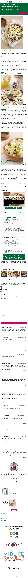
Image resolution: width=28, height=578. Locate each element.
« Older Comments (4, 459)
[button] (1, 7)
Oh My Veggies (4, 4)
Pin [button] (14, 207)
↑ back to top (14, 510)
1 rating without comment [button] (15, 291)
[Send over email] (1, 291)
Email (2, 319)
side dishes (16, 284)
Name (2, 315)
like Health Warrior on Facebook (9, 183)
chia (8, 284)
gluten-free (12, 284)
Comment (3, 302)
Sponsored (13, 4)
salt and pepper (7, 220)
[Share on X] (1, 289)
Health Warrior (3, 109)
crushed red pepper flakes (11, 217)
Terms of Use (3, 521)
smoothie (23, 68)
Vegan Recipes (13, 283)
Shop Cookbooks (4, 513)
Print (9, 207)
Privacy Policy (3, 520)
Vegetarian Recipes (19, 283)
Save (20, 207)
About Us (3, 515)
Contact (2, 518)
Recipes (8, 4)
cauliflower (5, 284)
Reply (24, 332)
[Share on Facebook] (1, 286)
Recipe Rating (3, 298)
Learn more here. (14, 478)
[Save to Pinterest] (1, 288)
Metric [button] (14, 214)
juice (2, 69)
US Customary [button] (11, 214)
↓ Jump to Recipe (23, 12)
